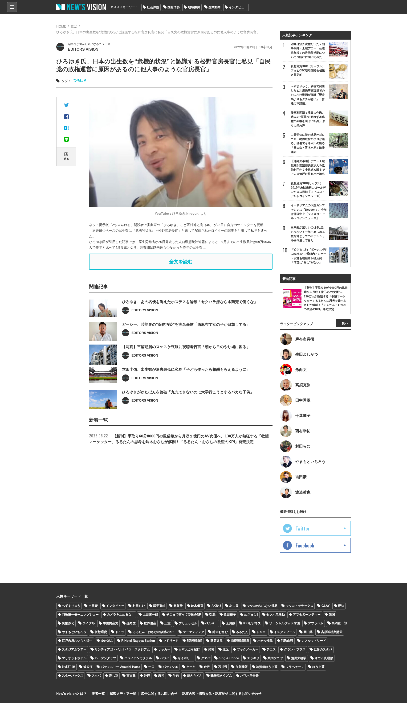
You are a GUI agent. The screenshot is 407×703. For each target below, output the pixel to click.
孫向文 (131, 623)
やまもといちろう (74, 632)
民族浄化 (68, 623)
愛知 (341, 606)
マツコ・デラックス (299, 606)
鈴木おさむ (220, 632)
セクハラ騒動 (275, 614)
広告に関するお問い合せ (159, 693)
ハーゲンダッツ (105, 658)
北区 (226, 649)
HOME (61, 26)
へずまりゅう (71, 606)
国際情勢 (173, 7)
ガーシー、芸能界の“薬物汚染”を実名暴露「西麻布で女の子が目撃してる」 (186, 324)
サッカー (164, 649)
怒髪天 (178, 606)
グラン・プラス (294, 649)
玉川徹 (230, 623)
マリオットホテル (74, 658)
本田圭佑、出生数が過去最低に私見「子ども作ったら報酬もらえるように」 (186, 369)
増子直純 (159, 606)
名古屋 (234, 606)
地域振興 (194, 7)
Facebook (305, 545)
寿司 (161, 675)
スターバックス (72, 675)
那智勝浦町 (194, 640)
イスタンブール (284, 632)
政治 (74, 26)
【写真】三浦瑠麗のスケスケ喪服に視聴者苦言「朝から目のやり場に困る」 (186, 347)
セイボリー (185, 658)
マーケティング (193, 632)
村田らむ (139, 606)
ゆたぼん (107, 640)
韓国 (332, 614)
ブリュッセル (188, 623)
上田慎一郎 (150, 614)
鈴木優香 (197, 606)
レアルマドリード (313, 640)
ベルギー (211, 623)
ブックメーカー (247, 649)
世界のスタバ (323, 649)
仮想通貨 (101, 632)
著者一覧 (98, 693)
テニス (271, 649)
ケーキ (190, 667)
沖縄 (147, 675)
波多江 (88, 667)
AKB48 (216, 606)
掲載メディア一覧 (123, 693)
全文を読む (181, 261)
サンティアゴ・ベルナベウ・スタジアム (122, 649)
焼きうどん (194, 675)
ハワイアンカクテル (138, 658)
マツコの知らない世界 (262, 606)
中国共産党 (110, 623)
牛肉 (176, 675)
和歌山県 (287, 640)
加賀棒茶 (242, 667)
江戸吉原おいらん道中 (77, 640)
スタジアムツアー (74, 649)
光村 (211, 649)
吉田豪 (93, 606)
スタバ (96, 675)
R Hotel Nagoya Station (138, 640)
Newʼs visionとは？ (71, 693)
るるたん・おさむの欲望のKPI (154, 632)
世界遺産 (150, 623)
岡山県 (308, 632)
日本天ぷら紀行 (189, 649)
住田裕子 (230, 614)
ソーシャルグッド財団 (284, 623)
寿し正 (113, 675)
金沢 (207, 667)
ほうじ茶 (318, 667)
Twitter (303, 528)
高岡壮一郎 (339, 623)
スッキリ (253, 658)
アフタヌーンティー (307, 614)
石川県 (222, 667)
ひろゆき (80, 80)
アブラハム (315, 623)
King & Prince (229, 658)
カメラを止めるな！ (120, 614)
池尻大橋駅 (298, 658)
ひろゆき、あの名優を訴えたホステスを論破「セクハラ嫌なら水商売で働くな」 (190, 302)
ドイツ (119, 632)
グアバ (205, 658)
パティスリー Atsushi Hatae (120, 667)
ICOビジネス (252, 623)
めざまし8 (251, 614)
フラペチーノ (295, 667)
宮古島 (131, 675)
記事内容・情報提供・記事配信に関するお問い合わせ (221, 693)
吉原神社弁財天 (331, 632)
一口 (151, 667)
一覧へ (343, 323)
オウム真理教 (324, 658)
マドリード (171, 640)
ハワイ (164, 658)
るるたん (242, 632)
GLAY (326, 606)
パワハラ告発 (249, 675)
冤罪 (212, 614)
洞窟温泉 (216, 640)
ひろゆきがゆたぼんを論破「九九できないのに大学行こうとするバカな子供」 (188, 392)
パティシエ (170, 667)
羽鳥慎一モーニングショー (80, 614)
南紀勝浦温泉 (240, 640)
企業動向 (214, 7)
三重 (167, 623)
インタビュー (238, 7)
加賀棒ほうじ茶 (266, 667)
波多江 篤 (68, 667)
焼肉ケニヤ (275, 658)
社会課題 (153, 7)
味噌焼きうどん (221, 675)
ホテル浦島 (265, 640)
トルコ (261, 632)
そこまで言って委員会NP (183, 614)
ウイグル (88, 623)
